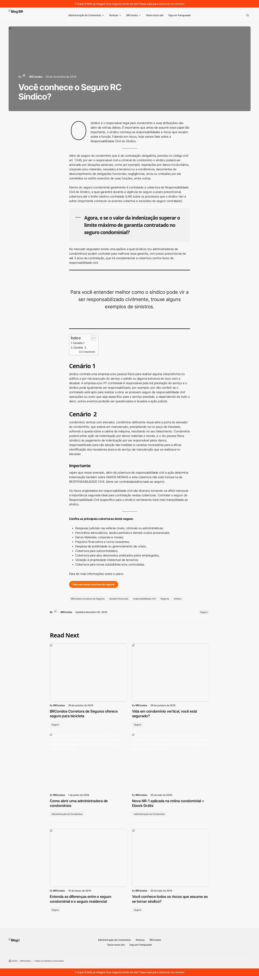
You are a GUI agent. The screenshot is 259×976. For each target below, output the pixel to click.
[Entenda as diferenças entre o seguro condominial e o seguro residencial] (88, 858)
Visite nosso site (116, 944)
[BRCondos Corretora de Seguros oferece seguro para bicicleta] (88, 673)
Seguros (164, 598)
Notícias (140, 940)
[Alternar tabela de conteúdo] (91, 338)
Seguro (203, 612)
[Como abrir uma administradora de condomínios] (88, 762)
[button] (247, 15)
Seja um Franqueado (140, 944)
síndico (177, 598)
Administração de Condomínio (67, 814)
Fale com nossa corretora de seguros (94, 584)
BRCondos (155, 940)
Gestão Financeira (118, 598)
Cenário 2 (79, 347)
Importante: (89, 351)
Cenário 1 (79, 343)
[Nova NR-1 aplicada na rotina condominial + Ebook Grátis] (170, 762)
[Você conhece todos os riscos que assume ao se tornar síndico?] (170, 858)
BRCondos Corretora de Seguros (88, 598)
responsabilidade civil (144, 598)
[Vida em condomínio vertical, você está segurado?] (170, 673)
